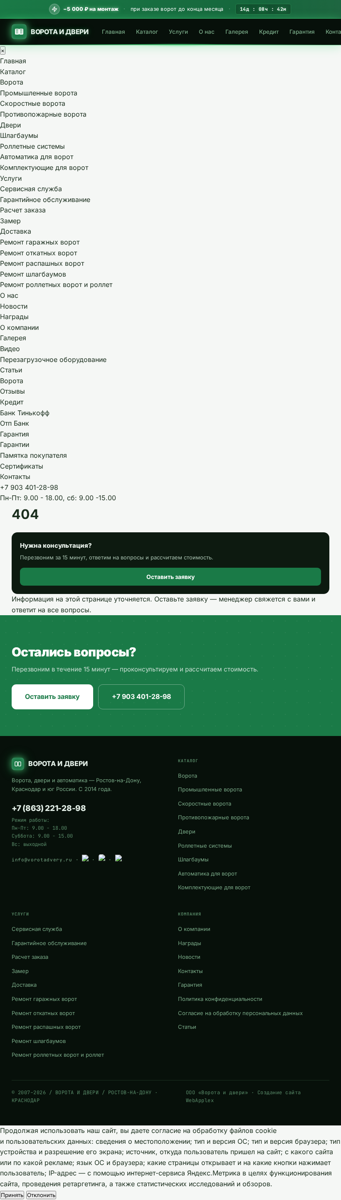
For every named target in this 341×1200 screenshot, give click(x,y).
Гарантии (14, 444)
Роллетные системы (32, 146)
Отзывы (12, 391)
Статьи (11, 370)
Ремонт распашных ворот (42, 263)
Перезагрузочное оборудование (53, 359)
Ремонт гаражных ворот (39, 242)
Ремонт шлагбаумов (33, 274)
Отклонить (41, 1195)
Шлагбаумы (19, 135)
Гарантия (302, 31)
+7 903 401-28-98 (29, 487)
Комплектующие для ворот (44, 167)
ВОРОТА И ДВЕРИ (60, 31)
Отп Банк (14, 423)
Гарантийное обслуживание (45, 199)
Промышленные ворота (38, 93)
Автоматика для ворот (36, 156)
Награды (14, 316)
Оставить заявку (170, 576)
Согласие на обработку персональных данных (240, 1013)
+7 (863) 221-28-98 (49, 808)
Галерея (236, 31)
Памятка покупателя (33, 455)
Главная (113, 31)
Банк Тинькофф (24, 413)
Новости (13, 306)
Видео (10, 348)
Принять (12, 1195)
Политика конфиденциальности (220, 998)
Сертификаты (21, 466)
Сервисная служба (31, 189)
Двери (10, 125)
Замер (10, 221)
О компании (19, 327)
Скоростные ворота (32, 103)
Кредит (269, 31)
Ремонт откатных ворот (38, 253)
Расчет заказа (23, 210)
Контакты (15, 476)
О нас (207, 31)
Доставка (15, 231)
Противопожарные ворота (43, 114)
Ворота (11, 82)
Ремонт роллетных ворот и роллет (56, 284)
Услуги (178, 31)
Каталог (147, 31)
